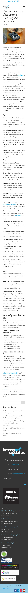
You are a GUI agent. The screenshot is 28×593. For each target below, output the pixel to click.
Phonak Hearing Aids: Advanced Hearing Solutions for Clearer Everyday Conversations (13, 423)
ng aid (19, 215)
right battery (21, 75)
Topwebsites (6, 588)
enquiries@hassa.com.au (18, 473)
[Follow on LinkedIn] (18, 590)
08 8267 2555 (14, 1)
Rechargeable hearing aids (9, 204)
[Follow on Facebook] (15, 590)
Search (23, 402)
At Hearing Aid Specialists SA (10, 373)
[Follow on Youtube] (24, 590)
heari (16, 215)
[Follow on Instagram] (21, 590)
